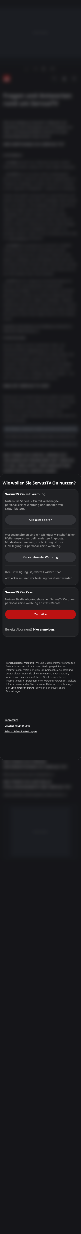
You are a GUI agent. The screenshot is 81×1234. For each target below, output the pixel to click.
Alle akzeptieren (40, 519)
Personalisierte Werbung (40, 557)
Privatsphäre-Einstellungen (21, 731)
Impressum (11, 719)
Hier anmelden (43, 629)
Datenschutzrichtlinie (17, 725)
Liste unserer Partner (22, 688)
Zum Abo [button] (40, 614)
